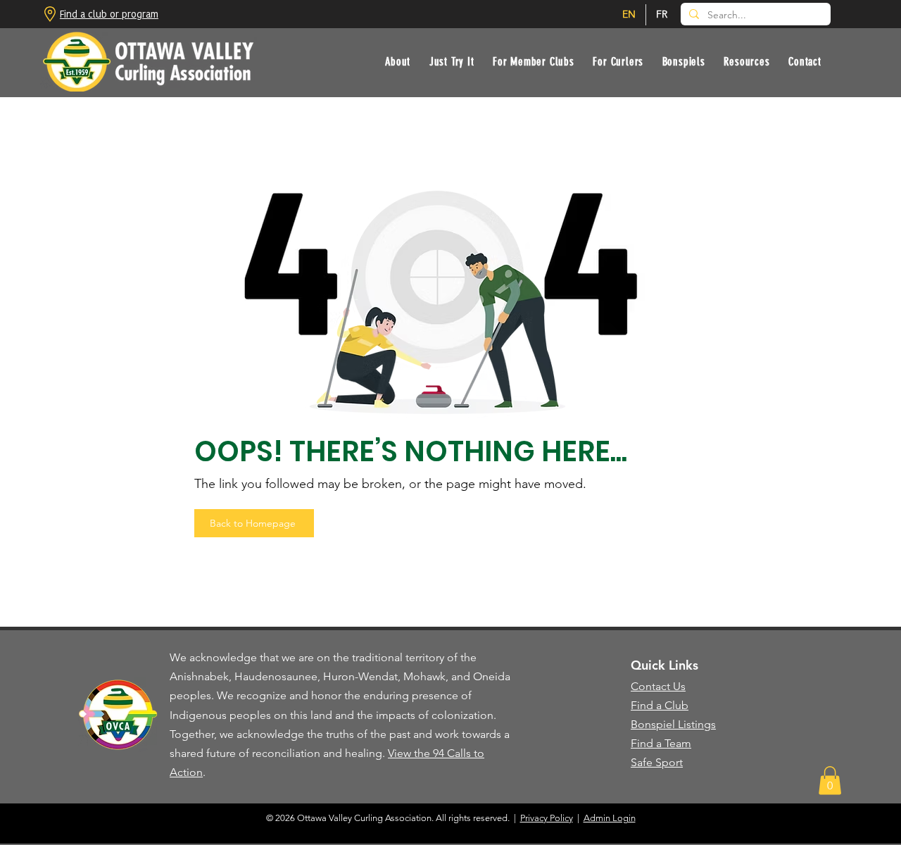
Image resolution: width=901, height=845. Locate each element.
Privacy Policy (546, 818)
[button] (451, 61)
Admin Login (610, 818)
